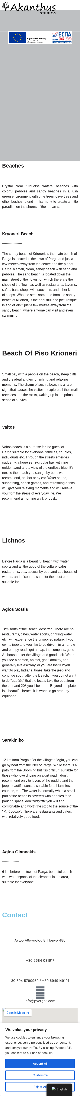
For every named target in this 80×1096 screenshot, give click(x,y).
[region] (40, 1059)
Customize (40, 1075)
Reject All (40, 1086)
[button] (34, 24)
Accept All (40, 1063)
